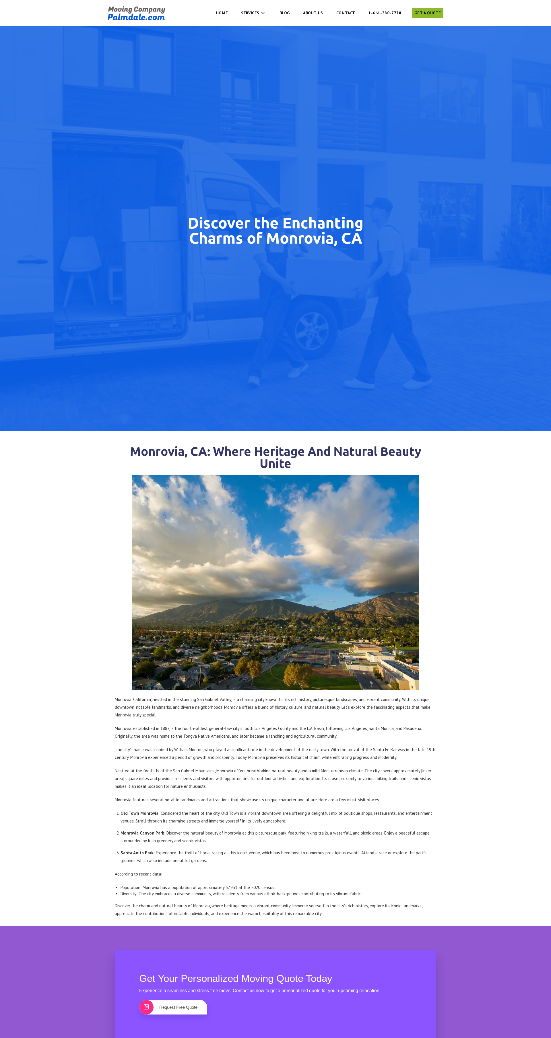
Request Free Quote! (179, 1007)
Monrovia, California (133, 699)
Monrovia (138, 757)
